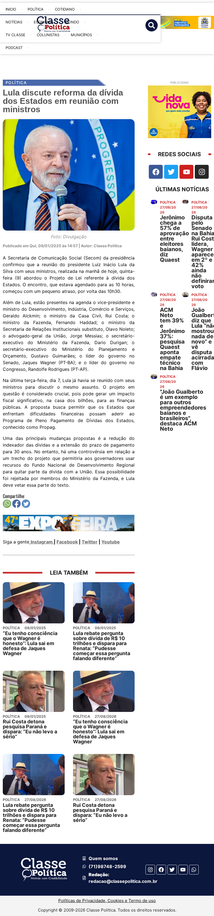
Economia (44, 22)
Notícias (14, 22)
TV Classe (15, 35)
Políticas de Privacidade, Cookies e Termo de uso (107, 900)
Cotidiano (65, 9)
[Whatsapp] (194, 869)
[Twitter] (171, 172)
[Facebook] (156, 172)
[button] (115, 58)
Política (35, 9)
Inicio (11, 9)
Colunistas (48, 35)
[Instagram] (202, 172)
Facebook (67, 542)
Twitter (90, 542)
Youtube (110, 542)
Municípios (81, 35)
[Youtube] (186, 172)
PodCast (14, 47)
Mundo (72, 22)
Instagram (42, 542)
